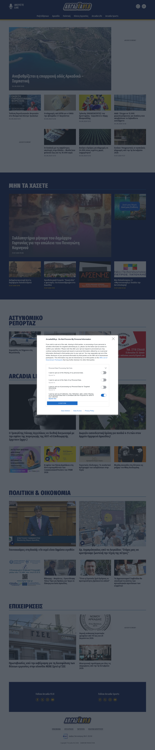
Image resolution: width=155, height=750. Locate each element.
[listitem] (77, 368)
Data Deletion (65, 411)
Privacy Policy (89, 411)
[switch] (103, 372)
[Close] (114, 339)
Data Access (77, 411)
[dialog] (77, 375)
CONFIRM (62, 403)
